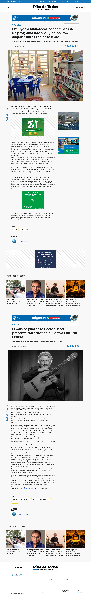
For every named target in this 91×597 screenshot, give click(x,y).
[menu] (8, 7)
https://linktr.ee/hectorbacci (24, 488)
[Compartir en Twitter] (73, 46)
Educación (41, 1)
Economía (54, 1)
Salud (36, 1)
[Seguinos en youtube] (12, 568)
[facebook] (70, 46)
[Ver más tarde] (65, 46)
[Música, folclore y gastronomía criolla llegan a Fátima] (15, 289)
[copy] (78, 46)
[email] (75, 46)
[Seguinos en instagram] (18, 568)
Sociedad (61, 1)
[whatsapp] (68, 46)
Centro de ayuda (65, 590)
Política (31, 1)
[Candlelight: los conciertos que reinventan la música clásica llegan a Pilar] (75, 289)
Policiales (48, 1)
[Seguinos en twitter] (15, 568)
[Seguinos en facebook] (21, 568)
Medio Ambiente (75, 1)
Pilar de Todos (23, 241)
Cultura (82, 1)
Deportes (67, 1)
